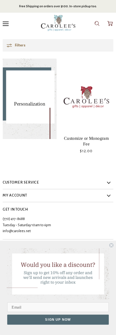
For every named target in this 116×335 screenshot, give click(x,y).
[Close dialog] (111, 245)
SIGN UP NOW (58, 320)
